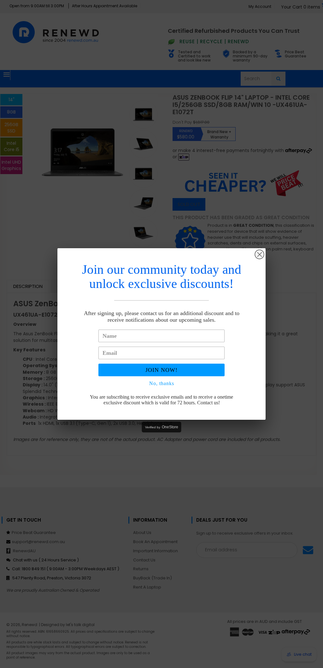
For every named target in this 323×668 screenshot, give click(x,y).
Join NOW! (161, 370)
